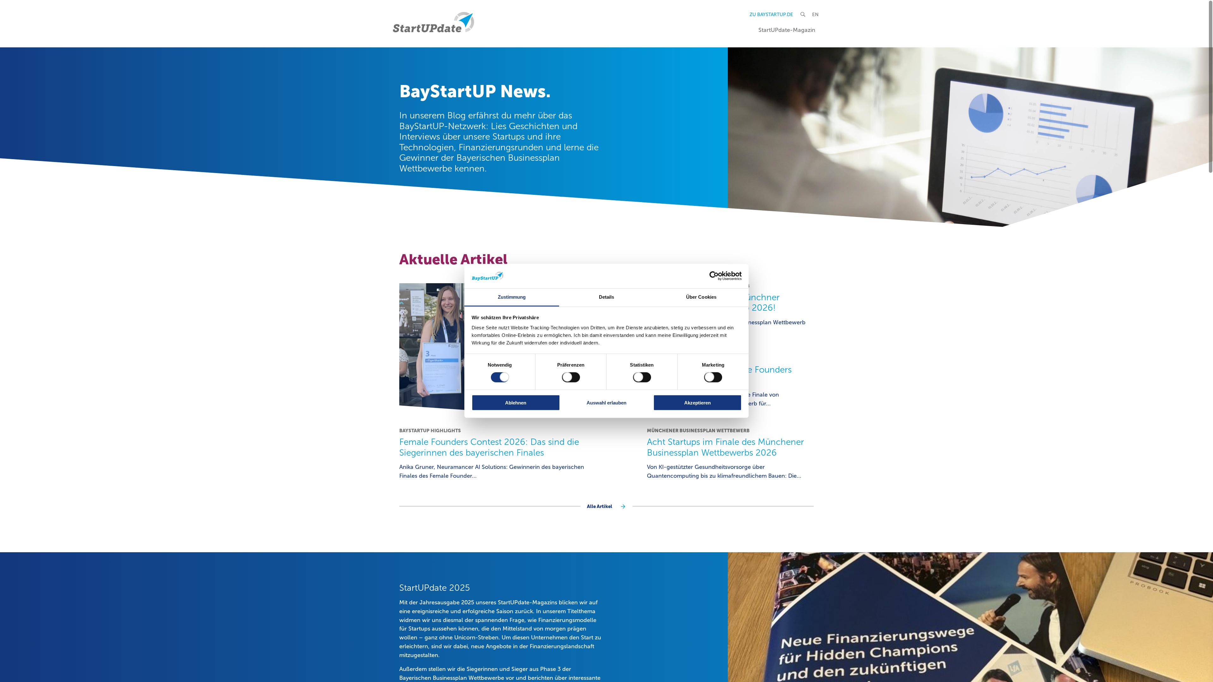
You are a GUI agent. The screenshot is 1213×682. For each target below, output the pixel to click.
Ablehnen (515, 402)
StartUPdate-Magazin (786, 30)
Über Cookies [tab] (701, 297)
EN (815, 14)
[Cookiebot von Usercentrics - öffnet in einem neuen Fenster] (714, 276)
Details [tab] (606, 297)
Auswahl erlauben (606, 402)
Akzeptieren (697, 402)
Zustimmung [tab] (512, 297)
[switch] (571, 377)
